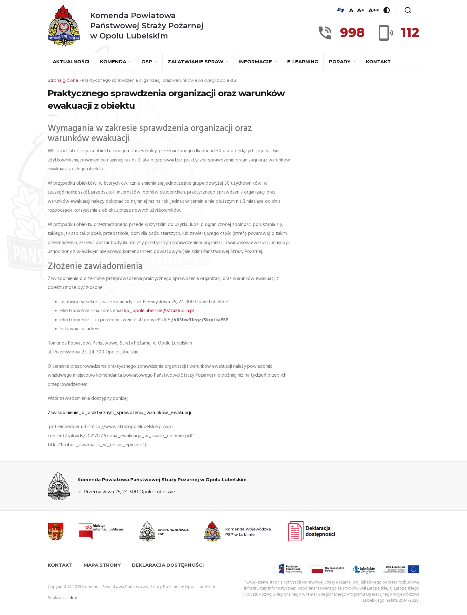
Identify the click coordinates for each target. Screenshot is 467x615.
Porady (340, 61)
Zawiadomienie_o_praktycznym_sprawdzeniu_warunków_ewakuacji (119, 413)
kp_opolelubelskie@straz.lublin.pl (159, 311)
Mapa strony (102, 565)
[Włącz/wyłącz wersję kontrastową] (386, 10)
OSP (147, 61)
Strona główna (63, 80)
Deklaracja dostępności (168, 565)
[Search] (408, 10)
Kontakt (378, 61)
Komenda (113, 61)
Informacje (256, 61)
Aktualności (71, 61)
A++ (374, 10)
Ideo (73, 598)
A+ (361, 10)
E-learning (302, 61)
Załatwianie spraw (196, 61)
